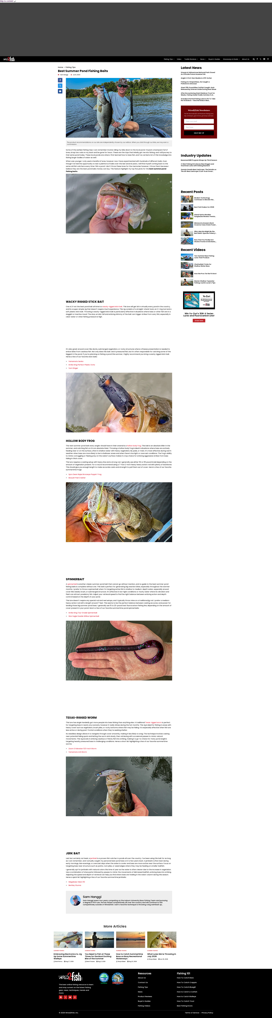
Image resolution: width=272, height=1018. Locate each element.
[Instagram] (75, 997)
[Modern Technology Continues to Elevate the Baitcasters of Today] (187, 199)
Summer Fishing (59, 951)
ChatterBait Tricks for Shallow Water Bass (202, 265)
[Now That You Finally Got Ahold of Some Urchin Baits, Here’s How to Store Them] (187, 241)
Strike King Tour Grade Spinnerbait (83, 613)
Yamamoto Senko (76, 361)
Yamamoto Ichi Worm (78, 752)
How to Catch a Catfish (187, 992)
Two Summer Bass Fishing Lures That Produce (204, 257)
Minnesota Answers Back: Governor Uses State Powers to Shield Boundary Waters (205, 225)
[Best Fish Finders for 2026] (187, 207)
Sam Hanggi (92, 897)
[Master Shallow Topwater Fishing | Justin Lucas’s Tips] (187, 282)
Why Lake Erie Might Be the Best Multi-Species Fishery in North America (205, 233)
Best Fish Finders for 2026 (204, 207)
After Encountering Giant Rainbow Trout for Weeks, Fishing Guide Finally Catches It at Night (198, 95)
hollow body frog (134, 445)
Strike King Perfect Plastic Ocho (82, 365)
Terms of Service (192, 1013)
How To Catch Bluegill (186, 987)
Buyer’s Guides (214, 59)
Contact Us (143, 982)
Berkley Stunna (75, 885)
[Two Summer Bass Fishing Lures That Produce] (187, 257)
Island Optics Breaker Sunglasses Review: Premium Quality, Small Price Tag (205, 216)
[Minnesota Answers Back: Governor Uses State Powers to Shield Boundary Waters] (187, 224)
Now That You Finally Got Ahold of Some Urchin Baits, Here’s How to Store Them (205, 241)
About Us (245, 59)
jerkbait (94, 858)
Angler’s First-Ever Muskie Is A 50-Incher (196, 78)
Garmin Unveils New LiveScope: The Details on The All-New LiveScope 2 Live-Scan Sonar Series (198, 171)
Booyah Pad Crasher (77, 478)
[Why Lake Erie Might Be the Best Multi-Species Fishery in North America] (187, 232)
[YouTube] (70, 997)
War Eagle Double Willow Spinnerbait (84, 616)
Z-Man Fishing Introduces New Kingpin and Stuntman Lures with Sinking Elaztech (197, 165)
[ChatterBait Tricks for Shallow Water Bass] (187, 265)
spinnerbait (72, 584)
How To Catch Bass (185, 978)
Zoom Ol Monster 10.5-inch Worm (82, 748)
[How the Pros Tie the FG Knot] (187, 273)
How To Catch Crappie (187, 982)
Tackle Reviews (190, 59)
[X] (65, 997)
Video (179, 59)
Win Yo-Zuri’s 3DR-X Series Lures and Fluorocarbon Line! (199, 314)
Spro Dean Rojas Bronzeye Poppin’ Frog (85, 474)
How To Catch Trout (185, 1001)
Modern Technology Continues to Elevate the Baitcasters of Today (203, 200)
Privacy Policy (207, 1013)
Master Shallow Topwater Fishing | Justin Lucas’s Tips (204, 282)
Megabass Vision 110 (77, 882)
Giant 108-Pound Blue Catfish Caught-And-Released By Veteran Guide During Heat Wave (198, 88)
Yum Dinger (73, 368)
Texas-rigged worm (153, 722)
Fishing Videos (144, 1006)
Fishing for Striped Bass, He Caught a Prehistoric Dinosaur (195, 83)
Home (60, 67)
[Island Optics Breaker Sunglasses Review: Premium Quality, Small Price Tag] (187, 215)
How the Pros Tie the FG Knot (205, 274)
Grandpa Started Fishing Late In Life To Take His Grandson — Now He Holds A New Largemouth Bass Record (198, 100)
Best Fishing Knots (185, 1006)
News (202, 59)
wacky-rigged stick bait (112, 306)
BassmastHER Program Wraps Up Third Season (199, 160)
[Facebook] (61, 997)
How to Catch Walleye (186, 996)
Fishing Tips (168, 59)
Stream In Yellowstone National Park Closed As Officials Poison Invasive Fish (198, 73)
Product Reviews (145, 996)
